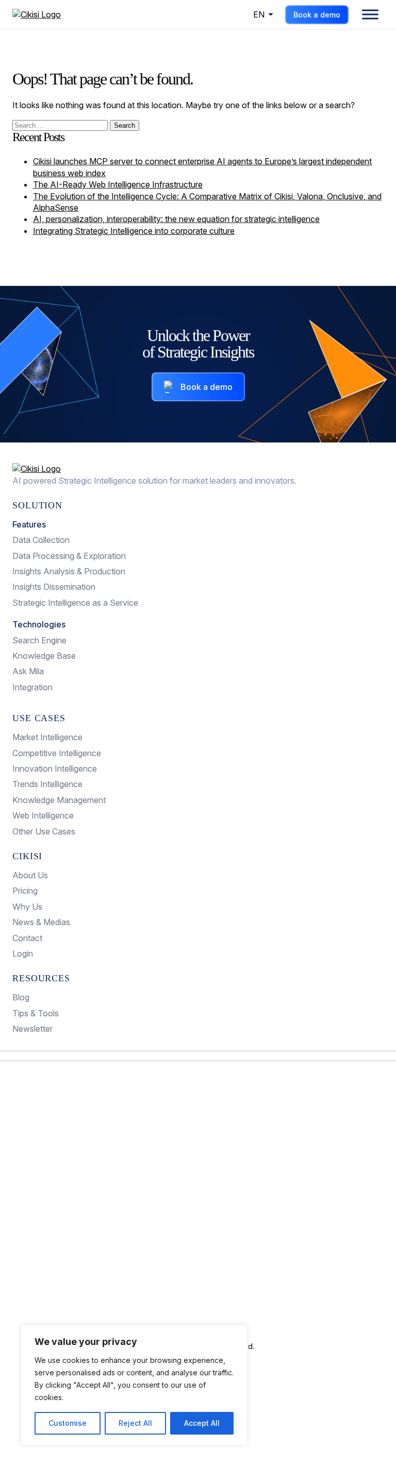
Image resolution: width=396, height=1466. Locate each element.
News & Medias (41, 922)
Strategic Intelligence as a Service (75, 603)
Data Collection (41, 540)
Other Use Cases (43, 831)
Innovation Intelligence (54, 768)
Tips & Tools (35, 1013)
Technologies (38, 624)
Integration (32, 687)
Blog (20, 997)
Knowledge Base (44, 656)
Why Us (27, 906)
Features (29, 524)
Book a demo (316, 14)
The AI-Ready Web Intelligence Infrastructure (118, 184)
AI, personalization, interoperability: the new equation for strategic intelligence (176, 219)
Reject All (135, 1423)
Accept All (202, 1423)
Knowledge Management (59, 800)
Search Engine (39, 640)
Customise (67, 1423)
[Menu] (370, 14)
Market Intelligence (47, 737)
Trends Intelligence (47, 784)
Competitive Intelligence (56, 753)
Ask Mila (28, 671)
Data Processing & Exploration (69, 556)
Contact (27, 938)
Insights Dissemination (53, 587)
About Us (30, 875)
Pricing (25, 890)
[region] (134, 1385)
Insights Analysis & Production (68, 571)
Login (22, 953)
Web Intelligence (43, 815)
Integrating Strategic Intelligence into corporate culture (134, 231)
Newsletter (32, 1029)
